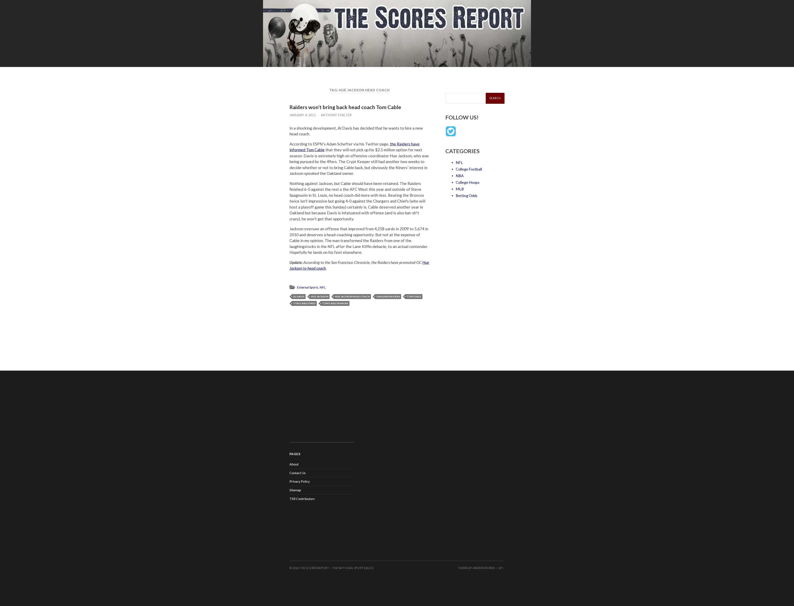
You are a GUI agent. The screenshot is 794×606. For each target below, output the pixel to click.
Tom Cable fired (304, 303)
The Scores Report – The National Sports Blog (337, 568)
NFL (323, 287)
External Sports (307, 287)
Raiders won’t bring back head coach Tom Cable (345, 107)
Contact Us (297, 473)
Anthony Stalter (336, 115)
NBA (460, 175)
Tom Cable (414, 296)
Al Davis (298, 296)
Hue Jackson (319, 296)
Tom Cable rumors (335, 303)
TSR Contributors (302, 499)
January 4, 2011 (302, 115)
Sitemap (295, 490)
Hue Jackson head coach (352, 296)
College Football (469, 169)
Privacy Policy (299, 481)
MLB (460, 189)
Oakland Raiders (388, 296)
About (294, 464)
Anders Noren (484, 568)
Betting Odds (466, 195)
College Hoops (468, 182)
